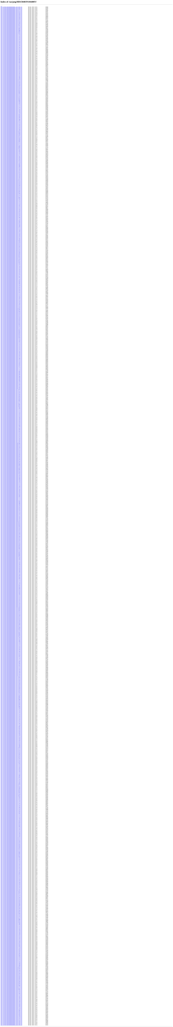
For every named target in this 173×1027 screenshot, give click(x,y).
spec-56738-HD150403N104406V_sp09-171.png (11, 579)
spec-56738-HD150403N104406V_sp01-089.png (11, 31)
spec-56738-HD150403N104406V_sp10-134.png (11, 647)
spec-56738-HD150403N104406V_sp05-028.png (11, 246)
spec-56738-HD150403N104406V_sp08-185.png (11, 501)
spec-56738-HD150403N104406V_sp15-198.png (11, 953)
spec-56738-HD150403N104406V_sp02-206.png (11, 120)
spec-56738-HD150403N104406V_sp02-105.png (11, 104)
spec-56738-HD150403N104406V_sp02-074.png (11, 96)
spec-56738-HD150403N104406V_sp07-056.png (11, 398)
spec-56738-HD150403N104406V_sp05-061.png (11, 255)
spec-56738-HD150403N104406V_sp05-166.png (11, 277)
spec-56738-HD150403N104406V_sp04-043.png (11, 188)
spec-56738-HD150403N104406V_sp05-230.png (11, 298)
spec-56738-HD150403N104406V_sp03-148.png (11, 156)
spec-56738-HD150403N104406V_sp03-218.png (11, 174)
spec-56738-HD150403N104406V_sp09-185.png (11, 585)
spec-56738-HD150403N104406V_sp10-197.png (11, 664)
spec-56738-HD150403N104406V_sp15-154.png (11, 940)
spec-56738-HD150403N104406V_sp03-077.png (11, 144)
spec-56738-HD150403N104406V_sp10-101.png (11, 638)
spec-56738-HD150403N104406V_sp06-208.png (11, 380)
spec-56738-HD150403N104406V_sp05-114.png (11, 266)
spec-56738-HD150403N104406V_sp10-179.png (11, 660)
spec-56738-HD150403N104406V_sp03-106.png (11, 150)
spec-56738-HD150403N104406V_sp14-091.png (11, 854)
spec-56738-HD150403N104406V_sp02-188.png (11, 119)
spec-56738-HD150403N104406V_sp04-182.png (11, 220)
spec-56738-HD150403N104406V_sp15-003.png (11, 892)
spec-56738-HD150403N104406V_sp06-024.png (11, 313)
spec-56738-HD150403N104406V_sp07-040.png (11, 394)
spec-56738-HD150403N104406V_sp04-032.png (11, 187)
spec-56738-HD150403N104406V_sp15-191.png (11, 949)
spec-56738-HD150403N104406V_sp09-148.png (11, 571)
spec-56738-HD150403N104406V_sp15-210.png (11, 957)
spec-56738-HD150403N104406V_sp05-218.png (11, 297)
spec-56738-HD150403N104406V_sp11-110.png (11, 710)
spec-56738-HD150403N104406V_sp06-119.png (11, 344)
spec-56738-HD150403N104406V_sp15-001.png (11, 891)
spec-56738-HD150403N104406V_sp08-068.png (11, 464)
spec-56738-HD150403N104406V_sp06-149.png (11, 359)
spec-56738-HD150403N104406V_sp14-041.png (11, 843)
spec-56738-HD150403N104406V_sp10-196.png (11, 663)
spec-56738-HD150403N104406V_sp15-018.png (11, 897)
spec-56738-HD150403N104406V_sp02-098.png (11, 101)
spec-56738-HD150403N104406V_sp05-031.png (11, 247)
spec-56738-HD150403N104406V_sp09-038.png (11, 536)
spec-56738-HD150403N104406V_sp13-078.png (11, 794)
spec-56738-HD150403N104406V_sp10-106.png (11, 640)
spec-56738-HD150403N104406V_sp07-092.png (11, 405)
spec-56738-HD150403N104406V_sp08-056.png (11, 459)
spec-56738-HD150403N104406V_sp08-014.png (11, 446)
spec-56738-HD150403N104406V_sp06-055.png (11, 321)
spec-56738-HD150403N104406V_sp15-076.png (11, 916)
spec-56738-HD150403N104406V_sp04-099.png (11, 198)
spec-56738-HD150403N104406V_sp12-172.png (11, 772)
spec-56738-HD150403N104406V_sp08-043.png (11, 455)
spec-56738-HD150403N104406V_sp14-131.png (11, 866)
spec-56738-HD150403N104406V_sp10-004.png (11, 608)
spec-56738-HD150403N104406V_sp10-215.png (11, 666)
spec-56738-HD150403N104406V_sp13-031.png (11, 786)
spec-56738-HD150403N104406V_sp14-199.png (11, 872)
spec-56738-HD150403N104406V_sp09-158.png (11, 574)
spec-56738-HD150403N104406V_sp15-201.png (11, 954)
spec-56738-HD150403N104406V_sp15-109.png (11, 924)
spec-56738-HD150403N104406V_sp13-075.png (11, 793)
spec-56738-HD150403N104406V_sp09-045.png (11, 540)
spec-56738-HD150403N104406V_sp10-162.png (11, 654)
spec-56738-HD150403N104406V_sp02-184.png (11, 116)
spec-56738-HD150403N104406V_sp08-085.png (11, 468)
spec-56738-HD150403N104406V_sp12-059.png (11, 756)
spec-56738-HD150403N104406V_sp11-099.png (11, 707)
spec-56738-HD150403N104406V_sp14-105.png (11, 860)
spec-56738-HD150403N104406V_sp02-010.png (11, 79)
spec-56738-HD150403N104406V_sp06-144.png (11, 355)
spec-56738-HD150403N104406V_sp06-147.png (11, 357)
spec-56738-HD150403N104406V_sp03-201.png (11, 171)
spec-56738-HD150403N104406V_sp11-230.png (11, 738)
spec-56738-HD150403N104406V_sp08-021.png (11, 449)
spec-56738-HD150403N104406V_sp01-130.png (11, 42)
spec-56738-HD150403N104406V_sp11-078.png (11, 695)
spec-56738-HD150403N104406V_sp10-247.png (11, 675)
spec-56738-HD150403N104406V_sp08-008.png (11, 443)
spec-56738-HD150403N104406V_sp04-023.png (11, 184)
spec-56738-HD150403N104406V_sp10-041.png (11, 622)
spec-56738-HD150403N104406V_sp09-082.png (11, 552)
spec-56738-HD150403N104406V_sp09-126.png (11, 563)
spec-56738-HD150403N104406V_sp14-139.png (11, 868)
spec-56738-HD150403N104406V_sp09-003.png (11, 524)
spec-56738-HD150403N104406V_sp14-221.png (11, 877)
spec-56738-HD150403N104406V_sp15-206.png (11, 955)
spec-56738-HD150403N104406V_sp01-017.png (11, 10)
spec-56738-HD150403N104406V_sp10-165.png (11, 656)
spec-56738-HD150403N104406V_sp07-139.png (11, 418)
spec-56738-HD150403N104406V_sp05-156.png (11, 274)
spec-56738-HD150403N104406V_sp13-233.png (11, 834)
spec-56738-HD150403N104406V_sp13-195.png (11, 821)
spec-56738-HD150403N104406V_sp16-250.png (11, 1024)
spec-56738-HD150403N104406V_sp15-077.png (11, 917)
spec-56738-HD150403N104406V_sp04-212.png (11, 228)
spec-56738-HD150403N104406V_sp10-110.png (11, 642)
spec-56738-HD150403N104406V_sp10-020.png (11, 616)
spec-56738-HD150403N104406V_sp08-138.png (11, 486)
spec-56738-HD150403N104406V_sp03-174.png (11, 161)
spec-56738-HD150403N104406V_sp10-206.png (11, 665)
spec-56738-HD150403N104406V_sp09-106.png (11, 558)
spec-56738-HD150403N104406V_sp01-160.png (11, 51)
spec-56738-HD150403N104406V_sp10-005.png (11, 609)
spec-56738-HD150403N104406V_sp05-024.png (11, 245)
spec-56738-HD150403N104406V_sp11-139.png (11, 719)
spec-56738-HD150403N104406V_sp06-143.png (11, 354)
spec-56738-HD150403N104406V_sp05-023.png (11, 244)
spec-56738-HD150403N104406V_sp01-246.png (11, 76)
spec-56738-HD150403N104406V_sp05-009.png (11, 240)
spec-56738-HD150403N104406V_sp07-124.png (11, 412)
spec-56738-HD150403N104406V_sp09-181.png (11, 584)
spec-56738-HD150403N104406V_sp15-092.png (11, 921)
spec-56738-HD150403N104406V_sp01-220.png (11, 67)
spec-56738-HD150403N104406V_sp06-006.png (11, 309)
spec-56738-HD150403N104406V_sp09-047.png (11, 541)
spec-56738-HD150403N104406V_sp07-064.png (11, 399)
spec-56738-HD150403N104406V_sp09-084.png (11, 554)
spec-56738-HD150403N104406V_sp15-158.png (11, 941)
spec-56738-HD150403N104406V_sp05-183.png (11, 281)
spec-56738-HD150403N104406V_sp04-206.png (11, 226)
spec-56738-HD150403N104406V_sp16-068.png (11, 985)
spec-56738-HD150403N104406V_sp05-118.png (11, 267)
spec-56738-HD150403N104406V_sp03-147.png (11, 155)
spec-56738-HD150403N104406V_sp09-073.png (11, 550)
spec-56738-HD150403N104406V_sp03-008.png (11, 133)
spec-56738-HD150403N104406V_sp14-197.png (11, 871)
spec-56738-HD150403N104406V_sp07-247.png (11, 442)
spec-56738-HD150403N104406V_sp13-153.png (11, 808)
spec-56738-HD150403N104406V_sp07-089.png (11, 404)
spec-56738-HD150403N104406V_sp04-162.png (11, 213)
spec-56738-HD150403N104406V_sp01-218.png (11, 66)
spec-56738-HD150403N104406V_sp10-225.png (11, 668)
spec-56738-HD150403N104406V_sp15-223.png (11, 962)
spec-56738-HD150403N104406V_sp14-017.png (11, 838)
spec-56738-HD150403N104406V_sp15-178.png (11, 948)
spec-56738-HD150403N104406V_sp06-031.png (11, 315)
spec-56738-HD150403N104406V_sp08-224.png (11, 516)
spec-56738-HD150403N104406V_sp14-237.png (11, 888)
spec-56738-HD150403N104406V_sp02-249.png (11, 130)
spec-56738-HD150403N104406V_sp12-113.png (11, 764)
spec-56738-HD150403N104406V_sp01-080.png (11, 28)
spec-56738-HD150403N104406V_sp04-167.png (11, 216)
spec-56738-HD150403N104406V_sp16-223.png (11, 1017)
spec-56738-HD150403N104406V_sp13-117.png (11, 802)
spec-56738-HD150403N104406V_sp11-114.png (11, 711)
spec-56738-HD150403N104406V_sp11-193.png (11, 729)
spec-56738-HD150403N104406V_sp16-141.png (11, 1002)
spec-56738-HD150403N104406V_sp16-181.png (11, 1009)
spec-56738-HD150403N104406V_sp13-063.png (11, 791)
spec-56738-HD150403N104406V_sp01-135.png (11, 44)
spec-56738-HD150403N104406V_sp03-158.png (11, 159)
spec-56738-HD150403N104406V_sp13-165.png (11, 812)
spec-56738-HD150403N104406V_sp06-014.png (11, 312)
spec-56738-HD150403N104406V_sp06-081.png (11, 329)
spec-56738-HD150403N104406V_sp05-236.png (11, 303)
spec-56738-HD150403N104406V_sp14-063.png (11, 848)
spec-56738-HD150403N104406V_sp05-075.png (11, 257)
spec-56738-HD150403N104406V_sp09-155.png (11, 572)
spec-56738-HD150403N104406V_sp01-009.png (11, 9)
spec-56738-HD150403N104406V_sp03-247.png (11, 179)
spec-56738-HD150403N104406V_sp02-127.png (11, 108)
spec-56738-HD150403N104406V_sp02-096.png (11, 100)
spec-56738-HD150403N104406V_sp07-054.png (11, 397)
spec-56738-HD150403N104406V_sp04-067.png (11, 192)
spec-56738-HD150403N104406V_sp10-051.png (11, 625)
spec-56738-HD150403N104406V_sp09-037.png (11, 535)
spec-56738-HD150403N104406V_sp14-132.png (11, 867)
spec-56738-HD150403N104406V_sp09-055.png (11, 543)
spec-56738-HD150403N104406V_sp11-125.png (11, 717)
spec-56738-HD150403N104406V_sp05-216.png (11, 296)
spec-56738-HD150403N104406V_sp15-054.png (11, 907)
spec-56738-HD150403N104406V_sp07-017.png (11, 390)
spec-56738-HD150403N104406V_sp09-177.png (11, 581)
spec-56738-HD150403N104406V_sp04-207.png (11, 227)
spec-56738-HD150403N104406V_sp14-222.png (11, 878)
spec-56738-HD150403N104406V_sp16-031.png (11, 974)
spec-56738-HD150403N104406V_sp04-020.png (11, 183)
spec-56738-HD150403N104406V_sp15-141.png (11, 935)
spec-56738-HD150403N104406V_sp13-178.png (11, 818)
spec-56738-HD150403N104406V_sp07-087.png (11, 403)
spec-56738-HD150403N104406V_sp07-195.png (11, 429)
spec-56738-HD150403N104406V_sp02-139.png (11, 110)
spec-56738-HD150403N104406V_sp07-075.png (11, 401)
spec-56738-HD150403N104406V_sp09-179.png (11, 583)
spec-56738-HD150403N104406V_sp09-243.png (11, 606)
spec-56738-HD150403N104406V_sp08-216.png (11, 513)
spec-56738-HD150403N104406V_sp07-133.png (11, 415)
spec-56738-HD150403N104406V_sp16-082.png (11, 989)
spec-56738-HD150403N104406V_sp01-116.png (11, 37)
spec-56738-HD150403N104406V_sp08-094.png (11, 472)
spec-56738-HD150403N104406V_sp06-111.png (11, 342)
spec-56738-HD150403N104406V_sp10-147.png (11, 650)
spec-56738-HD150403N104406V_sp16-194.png (11, 1012)
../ (1, 5)
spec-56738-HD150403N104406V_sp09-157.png (11, 573)
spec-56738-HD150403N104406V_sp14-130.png (11, 865)
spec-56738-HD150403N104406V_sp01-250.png (11, 78)
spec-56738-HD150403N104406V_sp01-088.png (11, 30)
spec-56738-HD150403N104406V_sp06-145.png (11, 356)
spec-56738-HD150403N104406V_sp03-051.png (11, 136)
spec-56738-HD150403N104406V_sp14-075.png (11, 850)
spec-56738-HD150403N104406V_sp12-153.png (11, 769)
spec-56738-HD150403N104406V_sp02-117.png (11, 106)
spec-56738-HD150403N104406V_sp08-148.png (11, 489)
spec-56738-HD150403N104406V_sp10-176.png (11, 658)
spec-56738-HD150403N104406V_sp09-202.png (11, 589)
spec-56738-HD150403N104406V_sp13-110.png (11, 800)
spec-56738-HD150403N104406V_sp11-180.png (11, 726)
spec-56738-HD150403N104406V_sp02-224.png (11, 124)
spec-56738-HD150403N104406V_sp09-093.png (11, 556)
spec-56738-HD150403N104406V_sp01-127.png (11, 40)
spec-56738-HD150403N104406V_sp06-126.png (11, 349)
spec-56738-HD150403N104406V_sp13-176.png (11, 817)
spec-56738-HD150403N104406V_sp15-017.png (11, 896)
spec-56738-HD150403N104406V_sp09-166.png (11, 575)
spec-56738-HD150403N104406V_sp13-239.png (11, 835)
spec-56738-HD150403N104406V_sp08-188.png (11, 503)
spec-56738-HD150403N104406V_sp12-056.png (11, 754)
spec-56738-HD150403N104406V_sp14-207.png (11, 875)
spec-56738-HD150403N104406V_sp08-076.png (11, 467)
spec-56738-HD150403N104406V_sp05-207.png (11, 291)
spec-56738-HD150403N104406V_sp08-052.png (11, 457)
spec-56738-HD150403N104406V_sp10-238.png (11, 671)
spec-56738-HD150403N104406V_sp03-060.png (11, 140)
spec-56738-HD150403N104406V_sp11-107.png (11, 709)
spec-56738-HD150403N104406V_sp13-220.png (11, 829)
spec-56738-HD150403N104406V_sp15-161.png (11, 942)
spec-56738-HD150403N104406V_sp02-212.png (11, 123)
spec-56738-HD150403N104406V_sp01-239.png (11, 75)
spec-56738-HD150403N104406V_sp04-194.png (11, 224)
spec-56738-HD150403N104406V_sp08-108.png (11, 478)
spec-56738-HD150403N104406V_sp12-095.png (11, 762)
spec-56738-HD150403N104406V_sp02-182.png (11, 114)
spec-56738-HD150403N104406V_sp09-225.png (11, 600)
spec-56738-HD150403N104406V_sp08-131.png (11, 484)
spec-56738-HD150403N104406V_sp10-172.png (11, 657)
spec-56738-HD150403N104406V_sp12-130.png (11, 767)
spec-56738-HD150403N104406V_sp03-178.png (11, 162)
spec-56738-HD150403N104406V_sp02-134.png (11, 109)
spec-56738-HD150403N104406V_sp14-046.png (11, 844)
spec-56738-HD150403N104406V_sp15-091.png (11, 920)
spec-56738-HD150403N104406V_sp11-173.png (11, 724)
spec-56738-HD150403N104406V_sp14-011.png (11, 837)
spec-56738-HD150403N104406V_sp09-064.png (11, 547)
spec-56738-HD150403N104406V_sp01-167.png (11, 54)
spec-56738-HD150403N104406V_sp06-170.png (11, 367)
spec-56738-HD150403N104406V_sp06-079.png (11, 328)
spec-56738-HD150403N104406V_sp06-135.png (11, 351)
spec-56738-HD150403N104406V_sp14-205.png (11, 874)
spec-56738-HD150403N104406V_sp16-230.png (11, 1020)
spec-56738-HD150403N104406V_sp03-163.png (11, 160)
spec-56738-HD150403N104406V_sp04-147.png (11, 207)
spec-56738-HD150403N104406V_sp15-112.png (11, 925)
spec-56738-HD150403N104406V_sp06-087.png (11, 333)
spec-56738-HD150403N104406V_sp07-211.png (11, 432)
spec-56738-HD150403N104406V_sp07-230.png (11, 436)
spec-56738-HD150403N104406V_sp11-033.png (11, 681)
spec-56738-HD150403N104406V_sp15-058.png (11, 910)
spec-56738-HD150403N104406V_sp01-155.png (11, 49)
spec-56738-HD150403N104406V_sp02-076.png (11, 97)
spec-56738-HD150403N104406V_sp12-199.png (11, 776)
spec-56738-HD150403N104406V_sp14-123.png (11, 863)
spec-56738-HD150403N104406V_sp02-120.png (11, 107)
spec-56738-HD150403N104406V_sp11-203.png (11, 730)
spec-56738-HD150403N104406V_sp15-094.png (11, 922)
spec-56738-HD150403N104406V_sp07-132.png (11, 414)
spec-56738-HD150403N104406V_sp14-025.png (11, 840)
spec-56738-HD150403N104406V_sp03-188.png (11, 165)
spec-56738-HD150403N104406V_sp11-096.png (11, 704)
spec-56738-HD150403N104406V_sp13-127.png (11, 804)
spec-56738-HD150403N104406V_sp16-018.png (11, 970)
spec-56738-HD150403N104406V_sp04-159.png (11, 210)
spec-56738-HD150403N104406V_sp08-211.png (11, 511)
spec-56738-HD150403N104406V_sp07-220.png (11, 434)
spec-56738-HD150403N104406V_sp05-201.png (11, 288)
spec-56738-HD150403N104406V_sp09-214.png (11, 597)
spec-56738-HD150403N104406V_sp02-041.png (11, 86)
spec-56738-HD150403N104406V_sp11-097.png (11, 705)
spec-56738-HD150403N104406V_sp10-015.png (11, 614)
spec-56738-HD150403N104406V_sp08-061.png (11, 462)
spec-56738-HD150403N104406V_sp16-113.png (11, 995)
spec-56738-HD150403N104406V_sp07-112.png (11, 410)
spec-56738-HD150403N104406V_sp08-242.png (11, 520)
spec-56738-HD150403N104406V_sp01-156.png (11, 50)
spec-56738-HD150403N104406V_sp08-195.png (11, 505)
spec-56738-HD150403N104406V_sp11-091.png (11, 701)
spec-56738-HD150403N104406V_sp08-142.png (11, 487)
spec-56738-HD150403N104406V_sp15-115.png (11, 927)
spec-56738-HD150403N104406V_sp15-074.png (11, 915)
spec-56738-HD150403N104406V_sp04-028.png (11, 185)
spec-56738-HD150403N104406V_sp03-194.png (11, 169)
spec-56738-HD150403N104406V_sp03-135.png (11, 153)
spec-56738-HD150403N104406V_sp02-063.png (11, 90)
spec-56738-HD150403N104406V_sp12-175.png (11, 773)
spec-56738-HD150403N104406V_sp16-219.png (11, 1016)
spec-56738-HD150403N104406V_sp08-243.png (11, 521)
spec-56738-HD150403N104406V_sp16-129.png (11, 998)
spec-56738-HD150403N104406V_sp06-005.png (11, 308)
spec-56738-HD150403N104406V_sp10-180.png (11, 661)
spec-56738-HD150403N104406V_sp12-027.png (11, 751)
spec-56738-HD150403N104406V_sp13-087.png (11, 795)
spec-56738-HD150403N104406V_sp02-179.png (11, 113)
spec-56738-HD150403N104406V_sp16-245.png (11, 1022)
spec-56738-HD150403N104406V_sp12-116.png (11, 766)
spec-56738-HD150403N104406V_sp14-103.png (11, 858)
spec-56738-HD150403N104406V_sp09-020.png (11, 530)
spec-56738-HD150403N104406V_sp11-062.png (11, 692)
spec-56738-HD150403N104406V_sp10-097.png (11, 636)
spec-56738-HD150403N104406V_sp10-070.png (11, 630)
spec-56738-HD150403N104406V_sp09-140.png (11, 568)
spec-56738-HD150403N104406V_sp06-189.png (11, 377)
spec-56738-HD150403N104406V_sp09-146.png (11, 570)
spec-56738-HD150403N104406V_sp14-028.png (11, 841)
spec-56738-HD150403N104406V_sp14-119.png (11, 862)
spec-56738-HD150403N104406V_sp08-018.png (11, 447)
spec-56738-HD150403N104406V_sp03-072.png (11, 143)
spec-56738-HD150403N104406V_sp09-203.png (11, 590)
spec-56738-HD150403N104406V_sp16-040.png (11, 978)
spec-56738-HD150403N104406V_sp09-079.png (11, 551)
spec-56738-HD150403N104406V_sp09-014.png (11, 527)
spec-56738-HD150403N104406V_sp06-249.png (11, 387)
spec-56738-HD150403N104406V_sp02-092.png (11, 98)
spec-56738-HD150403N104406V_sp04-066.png (11, 191)
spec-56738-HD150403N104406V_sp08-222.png (11, 515)
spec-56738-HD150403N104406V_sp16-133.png (11, 999)
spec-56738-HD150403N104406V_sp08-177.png (11, 499)
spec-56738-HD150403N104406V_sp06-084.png (11, 332)
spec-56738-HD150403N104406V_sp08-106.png (11, 477)
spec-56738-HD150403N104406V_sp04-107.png (11, 200)
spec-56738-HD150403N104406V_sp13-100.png (11, 797)
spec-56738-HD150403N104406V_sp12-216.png (11, 779)
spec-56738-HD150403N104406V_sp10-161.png (11, 653)
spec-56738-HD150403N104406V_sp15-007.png (11, 893)
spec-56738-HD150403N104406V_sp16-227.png (11, 1019)
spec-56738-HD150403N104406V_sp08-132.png (11, 485)
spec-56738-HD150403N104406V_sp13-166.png (11, 813)
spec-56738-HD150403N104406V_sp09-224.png (11, 599)
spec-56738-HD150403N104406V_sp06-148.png (11, 358)
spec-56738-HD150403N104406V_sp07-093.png (11, 406)
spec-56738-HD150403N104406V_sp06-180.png (11, 371)
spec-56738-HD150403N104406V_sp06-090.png (11, 334)
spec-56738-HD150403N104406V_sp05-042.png (11, 250)
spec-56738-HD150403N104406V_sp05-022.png (11, 243)
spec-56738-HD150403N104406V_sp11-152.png (11, 721)
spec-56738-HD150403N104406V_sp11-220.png (11, 735)
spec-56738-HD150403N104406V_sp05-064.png (11, 256)
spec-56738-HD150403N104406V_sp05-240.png (11, 304)
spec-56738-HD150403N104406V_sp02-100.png (11, 102)
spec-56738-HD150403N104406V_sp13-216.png (11, 828)
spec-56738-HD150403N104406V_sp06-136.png (11, 352)
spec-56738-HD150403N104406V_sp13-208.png (11, 826)
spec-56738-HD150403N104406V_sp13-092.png (11, 796)
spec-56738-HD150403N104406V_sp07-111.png (11, 409)
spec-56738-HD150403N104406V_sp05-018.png (11, 241)
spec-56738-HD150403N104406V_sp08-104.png (11, 475)
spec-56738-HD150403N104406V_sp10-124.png (11, 646)
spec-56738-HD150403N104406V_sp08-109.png (11, 479)
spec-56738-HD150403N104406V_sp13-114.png (11, 801)
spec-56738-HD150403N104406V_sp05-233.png (11, 300)
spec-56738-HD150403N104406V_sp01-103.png (11, 34)
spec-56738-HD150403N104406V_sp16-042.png (11, 979)
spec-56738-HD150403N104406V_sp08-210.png (11, 510)
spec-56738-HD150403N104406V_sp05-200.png (11, 287)
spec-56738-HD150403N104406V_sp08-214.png (11, 512)
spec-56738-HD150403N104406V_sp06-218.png (11, 381)
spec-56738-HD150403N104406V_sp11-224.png (11, 737)
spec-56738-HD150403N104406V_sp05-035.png (11, 249)
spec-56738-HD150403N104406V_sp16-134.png (11, 1000)
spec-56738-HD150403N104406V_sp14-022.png (11, 839)
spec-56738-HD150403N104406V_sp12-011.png (11, 748)
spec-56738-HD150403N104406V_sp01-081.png (11, 29)
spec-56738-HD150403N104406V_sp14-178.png (11, 870)
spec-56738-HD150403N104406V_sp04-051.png (11, 189)
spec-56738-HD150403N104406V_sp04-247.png (11, 237)
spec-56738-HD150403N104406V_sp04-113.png (11, 203)
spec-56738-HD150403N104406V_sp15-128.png (11, 929)
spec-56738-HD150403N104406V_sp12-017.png (11, 749)
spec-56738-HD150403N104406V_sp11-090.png (11, 700)
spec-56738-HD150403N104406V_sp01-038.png (11, 18)
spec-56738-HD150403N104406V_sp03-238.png (11, 176)
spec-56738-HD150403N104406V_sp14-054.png (11, 845)
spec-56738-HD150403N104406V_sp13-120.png (11, 803)
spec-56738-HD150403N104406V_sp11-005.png (11, 677)
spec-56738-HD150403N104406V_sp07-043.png (11, 395)
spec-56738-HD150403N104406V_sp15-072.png (11, 914)
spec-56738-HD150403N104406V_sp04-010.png (11, 181)
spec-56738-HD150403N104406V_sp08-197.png (11, 506)
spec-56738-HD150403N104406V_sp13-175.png (11, 816)
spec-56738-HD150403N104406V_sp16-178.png (11, 1008)
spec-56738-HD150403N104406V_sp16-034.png (11, 976)
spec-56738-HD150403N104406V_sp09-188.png (11, 587)
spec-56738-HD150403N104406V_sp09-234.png (11, 604)
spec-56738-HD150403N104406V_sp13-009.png (11, 784)
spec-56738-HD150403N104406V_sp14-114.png (11, 861)
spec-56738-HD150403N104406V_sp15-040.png (11, 905)
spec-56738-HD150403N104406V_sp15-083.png (11, 918)
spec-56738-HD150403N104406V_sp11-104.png (11, 708)
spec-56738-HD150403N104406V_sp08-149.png (11, 490)
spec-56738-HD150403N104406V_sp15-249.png (11, 966)
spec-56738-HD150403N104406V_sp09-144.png (11, 569)
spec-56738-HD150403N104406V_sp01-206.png (11, 61)
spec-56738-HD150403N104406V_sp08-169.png (11, 496)
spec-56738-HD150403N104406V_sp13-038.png (11, 788)
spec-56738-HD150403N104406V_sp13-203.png (11, 824)
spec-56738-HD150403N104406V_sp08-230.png (11, 517)
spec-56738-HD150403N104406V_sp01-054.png (11, 22)
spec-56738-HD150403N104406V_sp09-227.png (11, 601)
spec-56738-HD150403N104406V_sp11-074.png (11, 693)
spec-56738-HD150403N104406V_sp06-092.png (11, 335)
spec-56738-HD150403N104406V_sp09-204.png (11, 591)
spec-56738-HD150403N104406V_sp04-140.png (11, 205)
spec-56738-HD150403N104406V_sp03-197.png (11, 170)
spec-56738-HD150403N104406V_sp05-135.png (11, 271)
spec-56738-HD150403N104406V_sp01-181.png (11, 56)
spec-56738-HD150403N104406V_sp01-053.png (11, 21)
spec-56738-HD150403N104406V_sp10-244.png (11, 674)
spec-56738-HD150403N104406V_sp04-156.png (11, 209)
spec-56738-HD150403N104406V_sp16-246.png (11, 1023)
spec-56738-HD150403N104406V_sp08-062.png (11, 463)
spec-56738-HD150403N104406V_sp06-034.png (11, 317)
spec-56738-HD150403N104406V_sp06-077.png (11, 327)
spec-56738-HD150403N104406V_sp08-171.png (11, 497)
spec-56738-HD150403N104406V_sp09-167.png (11, 576)
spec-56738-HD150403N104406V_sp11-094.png (11, 703)
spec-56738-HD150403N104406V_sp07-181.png (11, 427)
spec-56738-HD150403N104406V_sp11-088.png (11, 699)
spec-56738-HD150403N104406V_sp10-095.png (11, 635)
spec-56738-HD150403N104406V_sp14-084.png (11, 851)
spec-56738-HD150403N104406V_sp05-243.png (11, 307)
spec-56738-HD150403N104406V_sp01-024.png (11, 13)
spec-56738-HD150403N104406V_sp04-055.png (11, 190)
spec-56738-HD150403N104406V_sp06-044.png (11, 319)
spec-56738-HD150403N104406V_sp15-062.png (11, 911)
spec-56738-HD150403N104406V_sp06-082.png (11, 330)
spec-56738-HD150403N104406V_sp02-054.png (11, 88)
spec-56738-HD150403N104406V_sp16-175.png (11, 1007)
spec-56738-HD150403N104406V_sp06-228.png (11, 384)
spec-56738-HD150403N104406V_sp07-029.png (11, 392)
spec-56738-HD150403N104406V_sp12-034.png (11, 752)
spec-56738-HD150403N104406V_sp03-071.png (11, 142)
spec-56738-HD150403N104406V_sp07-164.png (11, 424)
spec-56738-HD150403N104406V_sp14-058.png (11, 846)
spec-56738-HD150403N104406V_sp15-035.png (11, 902)
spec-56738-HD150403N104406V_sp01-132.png (11, 43)
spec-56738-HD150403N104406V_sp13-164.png (11, 811)
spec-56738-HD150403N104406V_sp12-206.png (11, 777)
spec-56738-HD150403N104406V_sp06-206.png (11, 379)
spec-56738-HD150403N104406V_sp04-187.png (11, 223)
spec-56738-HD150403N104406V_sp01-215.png (11, 64)
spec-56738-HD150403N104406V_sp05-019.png (11, 242)
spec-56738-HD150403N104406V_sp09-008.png (11, 526)
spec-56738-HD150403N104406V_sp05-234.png (11, 301)
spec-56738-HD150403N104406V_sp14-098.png (11, 856)
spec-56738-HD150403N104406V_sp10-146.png (11, 649)
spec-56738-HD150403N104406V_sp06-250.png (11, 388)
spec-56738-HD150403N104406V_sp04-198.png (11, 225)
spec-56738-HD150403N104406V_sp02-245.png (11, 128)
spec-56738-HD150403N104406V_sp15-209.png (11, 956)
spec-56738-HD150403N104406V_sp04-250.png (11, 239)
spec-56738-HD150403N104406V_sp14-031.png (11, 842)
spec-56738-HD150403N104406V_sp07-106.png (11, 407)
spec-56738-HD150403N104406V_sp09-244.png (11, 607)
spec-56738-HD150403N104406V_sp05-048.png (11, 252)
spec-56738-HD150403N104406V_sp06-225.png (11, 383)
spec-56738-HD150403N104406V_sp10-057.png (11, 626)
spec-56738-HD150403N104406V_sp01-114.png (11, 36)
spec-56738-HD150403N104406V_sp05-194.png (11, 285)
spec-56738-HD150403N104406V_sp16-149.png (11, 1004)
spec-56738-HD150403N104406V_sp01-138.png (11, 47)
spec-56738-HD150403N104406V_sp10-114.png (11, 643)
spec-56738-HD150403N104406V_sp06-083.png (11, 331)
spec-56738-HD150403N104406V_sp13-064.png (11, 792)
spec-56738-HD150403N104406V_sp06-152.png (11, 360)
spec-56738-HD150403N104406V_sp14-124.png (11, 864)
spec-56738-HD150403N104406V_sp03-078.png (11, 145)
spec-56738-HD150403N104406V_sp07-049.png (11, 396)
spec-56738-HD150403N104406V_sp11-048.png (11, 687)
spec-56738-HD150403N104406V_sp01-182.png (11, 57)
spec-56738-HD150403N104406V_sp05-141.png (11, 273)
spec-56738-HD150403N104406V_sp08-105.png (11, 476)
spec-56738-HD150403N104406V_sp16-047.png (11, 980)
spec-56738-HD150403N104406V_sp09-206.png (11, 592)
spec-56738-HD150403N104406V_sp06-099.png (11, 337)
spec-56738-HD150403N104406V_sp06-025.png (11, 314)
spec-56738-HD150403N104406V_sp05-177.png (11, 278)
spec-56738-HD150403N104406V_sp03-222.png (11, 175)
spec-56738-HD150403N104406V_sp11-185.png (11, 728)
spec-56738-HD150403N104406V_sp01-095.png (11, 33)
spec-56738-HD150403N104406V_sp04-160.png (11, 211)
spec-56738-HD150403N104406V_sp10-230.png (11, 669)
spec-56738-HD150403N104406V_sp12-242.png (11, 782)
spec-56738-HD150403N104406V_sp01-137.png (11, 46)
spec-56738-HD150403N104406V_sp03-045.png (11, 135)
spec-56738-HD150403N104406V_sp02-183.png (11, 115)
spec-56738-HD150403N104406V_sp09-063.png (11, 546)
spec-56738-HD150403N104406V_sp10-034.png (11, 620)
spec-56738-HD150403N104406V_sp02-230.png (11, 125)
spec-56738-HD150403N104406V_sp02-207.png (11, 121)
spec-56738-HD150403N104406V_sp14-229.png (11, 883)
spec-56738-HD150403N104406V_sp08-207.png (11, 508)
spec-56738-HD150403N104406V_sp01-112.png (11, 35)
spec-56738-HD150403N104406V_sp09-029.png (11, 534)
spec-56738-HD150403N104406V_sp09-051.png (11, 542)
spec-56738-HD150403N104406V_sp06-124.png (11, 346)
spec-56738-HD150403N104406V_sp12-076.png (11, 760)
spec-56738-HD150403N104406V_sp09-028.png (11, 533)
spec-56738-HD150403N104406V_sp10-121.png (11, 645)
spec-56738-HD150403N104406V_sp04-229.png (11, 233)
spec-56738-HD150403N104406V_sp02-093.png (11, 99)
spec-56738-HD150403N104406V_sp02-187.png (11, 118)
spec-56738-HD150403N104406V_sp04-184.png (11, 221)
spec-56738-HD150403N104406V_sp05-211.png (11, 293)
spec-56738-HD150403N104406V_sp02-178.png (11, 112)
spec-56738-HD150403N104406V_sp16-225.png (11, 1018)
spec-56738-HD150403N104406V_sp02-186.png (11, 117)
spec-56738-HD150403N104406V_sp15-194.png (11, 951)
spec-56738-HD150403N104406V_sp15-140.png (11, 934)
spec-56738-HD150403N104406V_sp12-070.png (11, 758)
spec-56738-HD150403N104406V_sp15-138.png (11, 932)
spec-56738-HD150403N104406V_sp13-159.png (11, 809)
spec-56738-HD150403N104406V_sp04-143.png (11, 206)
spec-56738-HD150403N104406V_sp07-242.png (11, 440)
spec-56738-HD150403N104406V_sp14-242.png (11, 889)
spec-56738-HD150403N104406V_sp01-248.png (11, 77)
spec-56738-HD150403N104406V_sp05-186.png (11, 283)
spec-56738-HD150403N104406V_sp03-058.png (11, 139)
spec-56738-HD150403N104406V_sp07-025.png (11, 391)
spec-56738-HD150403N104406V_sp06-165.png (11, 365)
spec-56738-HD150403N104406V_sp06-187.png (11, 375)
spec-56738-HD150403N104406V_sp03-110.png (11, 152)
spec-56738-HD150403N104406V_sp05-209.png (11, 292)
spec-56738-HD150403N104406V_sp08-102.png (11, 474)
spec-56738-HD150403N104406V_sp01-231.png (11, 69)
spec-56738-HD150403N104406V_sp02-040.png (11, 85)
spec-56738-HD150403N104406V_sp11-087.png (11, 698)
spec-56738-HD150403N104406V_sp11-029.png (11, 679)
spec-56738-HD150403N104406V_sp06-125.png (11, 347)
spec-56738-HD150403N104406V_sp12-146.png (11, 768)
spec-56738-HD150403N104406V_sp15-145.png (11, 938)
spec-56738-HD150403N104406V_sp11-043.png (11, 685)
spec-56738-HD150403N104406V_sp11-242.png (11, 742)
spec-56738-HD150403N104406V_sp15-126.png (11, 928)
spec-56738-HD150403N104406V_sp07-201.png (11, 430)
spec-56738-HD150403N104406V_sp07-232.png (11, 438)
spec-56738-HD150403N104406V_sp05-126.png (11, 269)
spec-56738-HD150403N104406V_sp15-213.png (11, 959)
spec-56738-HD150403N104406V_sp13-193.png (11, 820)
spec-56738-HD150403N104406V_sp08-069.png (11, 465)
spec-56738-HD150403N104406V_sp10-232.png (11, 670)
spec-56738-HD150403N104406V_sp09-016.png (11, 528)
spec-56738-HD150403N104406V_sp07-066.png (11, 400)
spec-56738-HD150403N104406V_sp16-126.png (11, 996)
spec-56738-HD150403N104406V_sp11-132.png (11, 718)
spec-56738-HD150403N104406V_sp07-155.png (11, 423)
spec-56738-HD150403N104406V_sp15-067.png (11, 912)
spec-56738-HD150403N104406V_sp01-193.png (11, 60)
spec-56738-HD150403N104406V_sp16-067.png (11, 984)
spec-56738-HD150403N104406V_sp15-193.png (11, 950)
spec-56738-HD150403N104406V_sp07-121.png (11, 411)
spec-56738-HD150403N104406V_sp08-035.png (11, 453)
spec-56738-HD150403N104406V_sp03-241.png (11, 177)
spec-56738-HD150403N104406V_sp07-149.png (11, 421)
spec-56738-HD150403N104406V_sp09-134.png (11, 566)
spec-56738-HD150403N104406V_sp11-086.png (11, 697)
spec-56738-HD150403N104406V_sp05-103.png (11, 264)
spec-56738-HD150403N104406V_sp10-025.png (11, 619)
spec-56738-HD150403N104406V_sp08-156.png (11, 491)
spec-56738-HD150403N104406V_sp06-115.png (11, 343)
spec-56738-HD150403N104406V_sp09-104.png (11, 557)
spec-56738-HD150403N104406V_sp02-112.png (11, 105)
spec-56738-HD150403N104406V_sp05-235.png (11, 302)
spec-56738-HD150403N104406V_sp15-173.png (11, 947)
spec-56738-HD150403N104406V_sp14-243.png (11, 890)
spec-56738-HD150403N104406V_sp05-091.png (11, 260)
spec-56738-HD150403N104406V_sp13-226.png (11, 832)
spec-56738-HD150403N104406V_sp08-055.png (11, 458)
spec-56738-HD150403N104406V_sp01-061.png (11, 24)
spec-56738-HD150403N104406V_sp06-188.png (11, 376)
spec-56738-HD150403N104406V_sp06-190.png (11, 378)
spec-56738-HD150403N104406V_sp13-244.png (11, 836)
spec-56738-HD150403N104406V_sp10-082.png (11, 633)
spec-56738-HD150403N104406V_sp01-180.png (11, 55)
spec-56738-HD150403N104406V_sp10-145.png (11, 648)
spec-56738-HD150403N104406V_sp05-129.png (11, 270)
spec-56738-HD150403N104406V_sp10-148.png (11, 651)
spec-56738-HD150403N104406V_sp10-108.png (11, 641)
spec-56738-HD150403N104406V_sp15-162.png (11, 943)
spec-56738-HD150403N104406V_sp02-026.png (11, 81)
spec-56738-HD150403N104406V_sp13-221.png (11, 830)
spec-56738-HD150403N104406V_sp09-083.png (11, 553)
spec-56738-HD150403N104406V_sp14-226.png (11, 880)
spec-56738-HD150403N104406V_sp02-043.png (11, 87)
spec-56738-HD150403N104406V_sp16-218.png (11, 1015)
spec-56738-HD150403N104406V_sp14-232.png (11, 885)
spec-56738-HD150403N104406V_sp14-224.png (11, 879)
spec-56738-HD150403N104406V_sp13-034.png (11, 787)
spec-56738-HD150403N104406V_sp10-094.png (11, 634)
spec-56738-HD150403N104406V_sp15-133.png (11, 931)
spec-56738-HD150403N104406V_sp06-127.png (11, 350)
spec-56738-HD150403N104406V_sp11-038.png (11, 683)
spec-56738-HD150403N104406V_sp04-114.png (11, 204)
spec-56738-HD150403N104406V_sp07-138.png (11, 417)
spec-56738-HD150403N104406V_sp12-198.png (11, 775)
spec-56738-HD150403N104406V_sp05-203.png (11, 289)
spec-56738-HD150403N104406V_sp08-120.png (11, 481)
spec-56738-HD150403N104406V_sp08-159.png (11, 492)
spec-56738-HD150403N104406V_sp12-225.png (11, 780)
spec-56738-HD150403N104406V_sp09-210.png (11, 594)
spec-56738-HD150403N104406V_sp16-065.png (11, 983)
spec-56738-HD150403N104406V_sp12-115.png (11, 765)
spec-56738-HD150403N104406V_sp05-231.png (11, 299)
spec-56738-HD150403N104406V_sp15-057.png (11, 909)
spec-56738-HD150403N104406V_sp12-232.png (11, 781)
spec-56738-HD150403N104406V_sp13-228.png (11, 833)
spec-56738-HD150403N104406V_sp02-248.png (11, 129)
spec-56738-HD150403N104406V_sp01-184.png (11, 58)
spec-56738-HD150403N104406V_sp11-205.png (11, 732)
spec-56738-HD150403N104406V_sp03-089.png (11, 146)
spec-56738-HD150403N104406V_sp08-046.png (11, 456)
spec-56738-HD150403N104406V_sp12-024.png (11, 750)
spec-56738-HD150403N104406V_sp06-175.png (11, 370)
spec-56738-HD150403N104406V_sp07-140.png (11, 419)
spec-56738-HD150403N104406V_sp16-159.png (11, 1006)
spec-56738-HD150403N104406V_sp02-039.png (11, 84)
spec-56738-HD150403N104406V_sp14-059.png (11, 847)
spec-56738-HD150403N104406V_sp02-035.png (11, 83)
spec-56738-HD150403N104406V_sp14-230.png (11, 884)
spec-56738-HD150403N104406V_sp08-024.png (11, 450)
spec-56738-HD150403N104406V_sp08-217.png (11, 514)
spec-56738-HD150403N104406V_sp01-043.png (11, 19)
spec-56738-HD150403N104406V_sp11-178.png (11, 725)
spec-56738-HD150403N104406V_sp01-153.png (11, 48)
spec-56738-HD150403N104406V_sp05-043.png (11, 251)
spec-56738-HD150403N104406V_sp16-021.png (11, 972)
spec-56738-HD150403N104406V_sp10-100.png (11, 637)
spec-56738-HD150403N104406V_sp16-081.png (11, 988)
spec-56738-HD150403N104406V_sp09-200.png (11, 588)
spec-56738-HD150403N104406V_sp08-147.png (11, 488)
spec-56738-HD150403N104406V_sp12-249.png (11, 783)
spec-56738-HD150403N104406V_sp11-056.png (11, 690)
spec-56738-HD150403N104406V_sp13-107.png (11, 799)
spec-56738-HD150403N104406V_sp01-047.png (11, 20)
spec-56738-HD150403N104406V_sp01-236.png (11, 73)
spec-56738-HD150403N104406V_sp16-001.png (11, 967)
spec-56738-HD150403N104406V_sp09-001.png (11, 522)
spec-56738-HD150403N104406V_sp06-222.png (11, 382)
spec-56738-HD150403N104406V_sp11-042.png (11, 684)
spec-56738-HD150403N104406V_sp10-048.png (11, 624)
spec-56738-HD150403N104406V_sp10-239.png (11, 672)
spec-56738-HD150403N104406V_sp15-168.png (11, 946)
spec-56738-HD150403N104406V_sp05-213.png (11, 295)
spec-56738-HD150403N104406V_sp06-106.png (11, 341)
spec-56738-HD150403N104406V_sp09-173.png (11, 580)
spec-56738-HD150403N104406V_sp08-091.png (11, 470)
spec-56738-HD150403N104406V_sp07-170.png (11, 426)
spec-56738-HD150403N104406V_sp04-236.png (11, 235)
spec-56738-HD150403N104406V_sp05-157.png (11, 275)
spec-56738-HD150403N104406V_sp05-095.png (11, 262)
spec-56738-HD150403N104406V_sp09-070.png (11, 549)
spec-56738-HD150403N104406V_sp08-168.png (11, 495)
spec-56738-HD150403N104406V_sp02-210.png (11, 122)
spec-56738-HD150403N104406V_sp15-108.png (11, 923)
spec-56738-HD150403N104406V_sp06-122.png (11, 345)
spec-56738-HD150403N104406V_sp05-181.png (11, 280)
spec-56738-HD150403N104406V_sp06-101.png (11, 338)
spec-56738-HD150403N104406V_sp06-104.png (11, 340)
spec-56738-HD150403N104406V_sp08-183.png (11, 500)
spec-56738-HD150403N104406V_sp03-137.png (11, 154)
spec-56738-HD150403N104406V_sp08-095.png (11, 473)
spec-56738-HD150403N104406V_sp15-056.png (11, 908)
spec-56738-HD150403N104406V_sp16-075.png (11, 986)
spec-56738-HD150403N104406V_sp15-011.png (11, 894)
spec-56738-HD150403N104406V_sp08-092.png (11, 471)
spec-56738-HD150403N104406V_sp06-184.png (11, 372)
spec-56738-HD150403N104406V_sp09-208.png (11, 593)
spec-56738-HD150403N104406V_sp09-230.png (11, 602)
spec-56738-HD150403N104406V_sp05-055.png (11, 253)
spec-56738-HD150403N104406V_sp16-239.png (11, 1021)
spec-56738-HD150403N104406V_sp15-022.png (11, 898)
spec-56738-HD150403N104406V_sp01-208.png (11, 62)
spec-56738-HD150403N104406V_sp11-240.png (11, 740)
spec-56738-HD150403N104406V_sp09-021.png (11, 531)
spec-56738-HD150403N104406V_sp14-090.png (11, 853)
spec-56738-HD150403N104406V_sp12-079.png (11, 761)
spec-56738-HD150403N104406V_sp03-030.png (11, 134)
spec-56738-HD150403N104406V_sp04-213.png (11, 229)
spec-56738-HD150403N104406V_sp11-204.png (11, 731)
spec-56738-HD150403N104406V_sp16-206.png (11, 1014)
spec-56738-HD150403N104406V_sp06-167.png (11, 366)
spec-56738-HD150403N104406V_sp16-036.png (11, 977)
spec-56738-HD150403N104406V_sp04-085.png (11, 197)
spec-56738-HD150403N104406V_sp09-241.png (11, 605)
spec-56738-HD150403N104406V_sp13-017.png (11, 785)
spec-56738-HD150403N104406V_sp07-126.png (11, 413)
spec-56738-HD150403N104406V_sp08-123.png (11, 482)
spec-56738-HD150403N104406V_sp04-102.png (11, 199)
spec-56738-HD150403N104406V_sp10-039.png (11, 621)
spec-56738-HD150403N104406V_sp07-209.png (11, 431)
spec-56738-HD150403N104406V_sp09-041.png (11, 538)
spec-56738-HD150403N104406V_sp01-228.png (11, 68)
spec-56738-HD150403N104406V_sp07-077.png (11, 402)
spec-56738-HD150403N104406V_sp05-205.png (11, 290)
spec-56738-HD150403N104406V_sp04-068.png (11, 193)
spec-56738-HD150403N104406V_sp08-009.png (11, 444)
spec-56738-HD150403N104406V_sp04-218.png (11, 230)
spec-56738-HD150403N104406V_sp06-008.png (11, 311)
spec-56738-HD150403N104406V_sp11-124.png (11, 716)
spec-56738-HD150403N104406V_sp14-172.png (11, 869)
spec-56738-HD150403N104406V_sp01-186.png (11, 59)
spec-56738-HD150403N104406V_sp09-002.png (11, 523)
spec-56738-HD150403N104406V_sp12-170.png (11, 771)
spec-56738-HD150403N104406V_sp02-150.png (11, 111)
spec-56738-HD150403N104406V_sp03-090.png (11, 147)
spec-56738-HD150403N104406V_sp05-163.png (11, 276)
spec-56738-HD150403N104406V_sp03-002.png (11, 131)
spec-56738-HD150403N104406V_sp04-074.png (11, 195)
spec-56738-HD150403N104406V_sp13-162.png (11, 810)
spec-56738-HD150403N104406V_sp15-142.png (11, 936)
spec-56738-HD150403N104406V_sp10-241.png (11, 673)
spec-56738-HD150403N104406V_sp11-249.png (11, 746)
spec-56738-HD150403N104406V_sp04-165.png (11, 215)
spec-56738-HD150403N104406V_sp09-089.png (11, 555)
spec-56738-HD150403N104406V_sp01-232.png (11, 70)
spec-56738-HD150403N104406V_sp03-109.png (11, 151)
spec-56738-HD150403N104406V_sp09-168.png (11, 577)
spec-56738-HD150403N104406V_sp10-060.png (11, 628)
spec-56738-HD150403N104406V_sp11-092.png (11, 702)
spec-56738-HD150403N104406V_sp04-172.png (11, 218)
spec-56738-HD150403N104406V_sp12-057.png (11, 755)
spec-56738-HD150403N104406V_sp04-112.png (11, 202)
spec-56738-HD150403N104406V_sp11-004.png (11, 676)
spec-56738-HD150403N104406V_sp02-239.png (11, 127)
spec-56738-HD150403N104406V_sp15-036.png (11, 903)
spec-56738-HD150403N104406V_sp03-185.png (11, 163)
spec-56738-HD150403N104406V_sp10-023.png (11, 618)
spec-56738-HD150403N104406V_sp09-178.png (11, 582)
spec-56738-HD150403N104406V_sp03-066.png (11, 141)
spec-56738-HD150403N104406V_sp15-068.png (11, 913)
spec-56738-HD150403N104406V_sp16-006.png (11, 968)
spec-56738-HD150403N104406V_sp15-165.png (11, 945)
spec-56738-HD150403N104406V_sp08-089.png (11, 469)
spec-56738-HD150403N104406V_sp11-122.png (11, 715)
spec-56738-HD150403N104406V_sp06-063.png (11, 322)
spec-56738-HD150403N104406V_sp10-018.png (11, 615)
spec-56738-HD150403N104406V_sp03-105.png (11, 149)
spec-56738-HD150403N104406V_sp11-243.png (11, 743)
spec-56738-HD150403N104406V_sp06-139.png (11, 353)
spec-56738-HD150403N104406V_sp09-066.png (11, 548)
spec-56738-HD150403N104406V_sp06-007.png (11, 310)
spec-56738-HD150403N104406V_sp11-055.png (11, 689)
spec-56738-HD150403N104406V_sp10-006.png (11, 610)
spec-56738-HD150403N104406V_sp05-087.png (11, 259)
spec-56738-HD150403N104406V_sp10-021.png (11, 617)
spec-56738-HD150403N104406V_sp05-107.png (11, 265)
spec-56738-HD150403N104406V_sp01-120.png (11, 39)
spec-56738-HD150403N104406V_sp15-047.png (11, 906)
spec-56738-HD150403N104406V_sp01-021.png (11, 11)
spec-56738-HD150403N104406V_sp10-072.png (11, 631)
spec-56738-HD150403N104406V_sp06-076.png (11, 326)
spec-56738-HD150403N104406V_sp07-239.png (11, 439)
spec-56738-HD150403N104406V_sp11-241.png (11, 741)
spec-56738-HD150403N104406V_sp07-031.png (11, 393)
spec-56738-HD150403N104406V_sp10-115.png (11, 644)
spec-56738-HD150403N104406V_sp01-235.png (11, 72)
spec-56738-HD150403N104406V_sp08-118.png (11, 480)
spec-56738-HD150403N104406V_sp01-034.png (11, 15)
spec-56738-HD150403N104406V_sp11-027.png (11, 678)
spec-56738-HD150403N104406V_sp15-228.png (11, 963)
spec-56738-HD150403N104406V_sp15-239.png (11, 964)
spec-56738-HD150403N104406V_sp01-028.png (11, 14)
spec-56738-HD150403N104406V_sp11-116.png (11, 712)
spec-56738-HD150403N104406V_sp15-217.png (11, 960)
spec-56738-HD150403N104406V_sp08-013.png (11, 445)
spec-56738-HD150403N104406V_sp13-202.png (11, 823)
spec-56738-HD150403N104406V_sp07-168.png (11, 425)
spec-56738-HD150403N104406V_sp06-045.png (11, 320)
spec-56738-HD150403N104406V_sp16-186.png (11, 1010)
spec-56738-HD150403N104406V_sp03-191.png (11, 167)
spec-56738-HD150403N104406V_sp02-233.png (11, 126)
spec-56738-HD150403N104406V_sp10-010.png (11, 612)
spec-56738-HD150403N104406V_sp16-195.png (11, 1013)
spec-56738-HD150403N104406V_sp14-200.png (11, 873)
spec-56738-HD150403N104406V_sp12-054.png (11, 753)
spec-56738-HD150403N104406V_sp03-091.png (11, 148)
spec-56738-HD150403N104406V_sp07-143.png (11, 420)
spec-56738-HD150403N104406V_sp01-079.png (11, 27)
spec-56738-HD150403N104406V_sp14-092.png (11, 855)
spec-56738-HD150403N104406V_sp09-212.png (11, 596)
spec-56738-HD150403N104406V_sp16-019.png (11, 971)
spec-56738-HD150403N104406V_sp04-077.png (11, 196)
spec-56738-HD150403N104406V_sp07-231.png (11, 437)
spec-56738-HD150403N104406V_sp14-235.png (11, 887)
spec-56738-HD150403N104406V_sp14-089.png (11, 852)
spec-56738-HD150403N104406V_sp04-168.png (11, 217)
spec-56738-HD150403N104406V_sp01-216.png (11, 65)
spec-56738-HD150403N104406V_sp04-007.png (11, 180)
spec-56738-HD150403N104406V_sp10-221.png (11, 667)
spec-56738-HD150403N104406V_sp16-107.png (11, 992)
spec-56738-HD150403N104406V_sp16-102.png (11, 991)
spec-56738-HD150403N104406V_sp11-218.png (11, 734)
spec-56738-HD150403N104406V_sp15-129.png (11, 930)
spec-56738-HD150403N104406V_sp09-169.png (11, 578)
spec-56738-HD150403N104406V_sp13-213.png (11, 827)
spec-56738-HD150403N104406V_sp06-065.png (11, 323)
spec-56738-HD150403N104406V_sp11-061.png (11, 691)
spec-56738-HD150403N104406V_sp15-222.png (11, 961)
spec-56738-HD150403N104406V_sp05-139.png (11, 272)
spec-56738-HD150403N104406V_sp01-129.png (11, 41)
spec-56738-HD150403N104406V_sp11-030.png (11, 680)
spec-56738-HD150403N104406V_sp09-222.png (11, 598)
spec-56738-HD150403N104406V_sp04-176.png (11, 219)
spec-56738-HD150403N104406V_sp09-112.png (11, 561)
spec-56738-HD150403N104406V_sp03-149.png (11, 157)
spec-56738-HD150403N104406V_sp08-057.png (11, 460)
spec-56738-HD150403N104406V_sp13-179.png (11, 819)
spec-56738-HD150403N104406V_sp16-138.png (11, 1001)
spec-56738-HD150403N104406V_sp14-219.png (11, 876)
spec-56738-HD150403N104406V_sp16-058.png (11, 981)
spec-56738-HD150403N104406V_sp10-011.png (11, 613)
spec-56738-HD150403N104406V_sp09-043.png (11, 539)
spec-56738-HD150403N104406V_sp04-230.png (11, 234)
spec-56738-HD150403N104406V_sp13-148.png (11, 807)
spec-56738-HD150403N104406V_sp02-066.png (11, 91)
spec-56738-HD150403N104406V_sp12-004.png (11, 747)
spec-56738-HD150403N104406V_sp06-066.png (11, 324)
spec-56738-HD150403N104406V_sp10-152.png (11, 652)
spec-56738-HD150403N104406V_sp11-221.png (11, 736)
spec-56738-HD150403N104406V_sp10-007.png (11, 611)
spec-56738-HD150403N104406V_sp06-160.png (11, 363)
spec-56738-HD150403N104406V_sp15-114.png (11, 926)
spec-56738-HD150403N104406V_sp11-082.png (11, 696)
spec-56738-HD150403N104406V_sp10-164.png (11, 655)
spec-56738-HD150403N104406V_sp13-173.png (11, 815)
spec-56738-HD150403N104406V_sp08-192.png (11, 504)
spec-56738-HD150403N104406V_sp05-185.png (11, 282)
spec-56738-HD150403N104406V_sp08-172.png (11, 498)
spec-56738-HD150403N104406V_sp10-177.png (11, 659)
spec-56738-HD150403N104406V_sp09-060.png (11, 545)
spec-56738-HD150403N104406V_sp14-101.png (11, 857)
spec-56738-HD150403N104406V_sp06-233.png (11, 386)
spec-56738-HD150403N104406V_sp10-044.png (11, 623)
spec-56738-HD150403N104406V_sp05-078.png (11, 258)
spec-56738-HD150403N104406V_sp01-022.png (11, 12)
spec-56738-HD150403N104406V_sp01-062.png (11, 25)
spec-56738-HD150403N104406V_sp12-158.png (11, 770)
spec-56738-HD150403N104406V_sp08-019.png (11, 448)
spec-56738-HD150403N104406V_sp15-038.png (11, 904)
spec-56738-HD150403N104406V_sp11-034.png (11, 682)
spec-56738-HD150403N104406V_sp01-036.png (11, 17)
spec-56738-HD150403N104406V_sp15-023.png (11, 899)
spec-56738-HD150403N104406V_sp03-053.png (11, 137)
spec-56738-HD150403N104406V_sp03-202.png (11, 172)
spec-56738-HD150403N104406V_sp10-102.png (11, 639)
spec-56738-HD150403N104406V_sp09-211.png (11, 595)
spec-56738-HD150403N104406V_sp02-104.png (11, 103)
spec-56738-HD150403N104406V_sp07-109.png (11, 408)
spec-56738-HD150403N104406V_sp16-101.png (11, 990)
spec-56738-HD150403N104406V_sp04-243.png (11, 236)
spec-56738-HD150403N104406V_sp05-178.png (11, 279)
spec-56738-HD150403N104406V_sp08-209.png (11, 509)
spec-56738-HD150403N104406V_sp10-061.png (11, 629)
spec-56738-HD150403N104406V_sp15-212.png (11, 958)
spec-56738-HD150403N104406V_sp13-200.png (11, 822)
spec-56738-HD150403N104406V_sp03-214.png (11, 173)
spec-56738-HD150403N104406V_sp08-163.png (11, 493)
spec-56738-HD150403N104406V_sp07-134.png (11, 416)
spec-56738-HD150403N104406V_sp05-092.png (11, 261)
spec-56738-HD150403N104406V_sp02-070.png (11, 94)
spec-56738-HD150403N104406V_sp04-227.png (11, 232)
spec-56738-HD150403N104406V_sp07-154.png (11, 422)
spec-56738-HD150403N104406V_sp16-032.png (11, 975)
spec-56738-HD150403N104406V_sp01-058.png (11, 23)
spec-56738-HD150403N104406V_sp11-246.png (11, 744)
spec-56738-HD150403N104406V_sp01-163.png (11, 52)
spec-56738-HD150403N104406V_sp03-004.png (11, 132)
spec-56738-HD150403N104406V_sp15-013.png (11, 895)
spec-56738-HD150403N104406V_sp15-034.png (11, 901)
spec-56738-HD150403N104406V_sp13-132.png (11, 806)
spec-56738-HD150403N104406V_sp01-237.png (11, 74)
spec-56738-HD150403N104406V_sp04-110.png (11, 201)
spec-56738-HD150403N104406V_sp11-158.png (11, 723)
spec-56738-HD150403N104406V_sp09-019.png (11, 529)
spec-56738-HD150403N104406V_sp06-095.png (11, 336)
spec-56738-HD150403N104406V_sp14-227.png (11, 881)
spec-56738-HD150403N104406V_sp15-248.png (11, 965)
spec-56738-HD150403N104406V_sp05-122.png (11, 268)
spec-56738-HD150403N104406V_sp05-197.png (11, 286)
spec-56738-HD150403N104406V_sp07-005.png (11, 389)
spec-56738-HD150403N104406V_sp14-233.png (11, 886)
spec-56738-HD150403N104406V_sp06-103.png (11, 339)
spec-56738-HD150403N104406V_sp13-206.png (11, 825)
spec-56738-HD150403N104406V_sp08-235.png (11, 519)
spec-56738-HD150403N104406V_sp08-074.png (11, 466)
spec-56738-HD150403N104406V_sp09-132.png (11, 565)
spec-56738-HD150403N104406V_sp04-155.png (11, 208)
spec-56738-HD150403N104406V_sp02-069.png (11, 92)
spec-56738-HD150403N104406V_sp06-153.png (11, 361)
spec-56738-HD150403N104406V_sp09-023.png (11, 532)
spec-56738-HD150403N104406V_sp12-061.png (11, 757)
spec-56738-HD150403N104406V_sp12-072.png (11, 759)
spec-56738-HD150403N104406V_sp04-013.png (11, 182)
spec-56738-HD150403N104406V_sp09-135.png (11, 567)
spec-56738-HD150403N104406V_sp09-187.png (11, 586)
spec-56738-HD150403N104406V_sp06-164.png (11, 364)
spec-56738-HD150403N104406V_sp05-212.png (11, 294)
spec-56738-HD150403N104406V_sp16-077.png (11, 987)
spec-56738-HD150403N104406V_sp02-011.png (11, 80)
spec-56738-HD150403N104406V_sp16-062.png (11, 982)
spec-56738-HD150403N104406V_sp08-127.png (11, 483)
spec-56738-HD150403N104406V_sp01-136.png (11, 45)
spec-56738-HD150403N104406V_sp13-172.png (11, 814)
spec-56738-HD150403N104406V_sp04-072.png (11, 194)
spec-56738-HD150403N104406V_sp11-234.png (11, 739)
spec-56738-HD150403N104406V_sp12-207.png (11, 778)
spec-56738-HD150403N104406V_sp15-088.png (11, 919)
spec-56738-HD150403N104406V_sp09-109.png (11, 559)
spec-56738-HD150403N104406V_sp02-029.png (11, 82)
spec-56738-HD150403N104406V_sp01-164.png (11, 53)
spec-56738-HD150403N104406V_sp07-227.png (11, 435)
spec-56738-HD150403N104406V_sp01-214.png (11, 63)
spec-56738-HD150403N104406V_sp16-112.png (11, 994)
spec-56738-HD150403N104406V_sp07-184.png (11, 428)
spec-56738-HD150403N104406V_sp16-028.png (11, 973)
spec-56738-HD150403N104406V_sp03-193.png (11, 168)
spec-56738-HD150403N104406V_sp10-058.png (11, 627)
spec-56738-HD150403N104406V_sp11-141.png (11, 720)
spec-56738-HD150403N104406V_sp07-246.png (11, 441)
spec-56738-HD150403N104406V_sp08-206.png (11, 507)
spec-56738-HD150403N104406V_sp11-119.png (11, 714)
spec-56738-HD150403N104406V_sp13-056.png (11, 789)
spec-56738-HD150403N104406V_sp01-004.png (11, 6)
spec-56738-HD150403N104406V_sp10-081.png (11, 632)
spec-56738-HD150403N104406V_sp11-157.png (11, 722)
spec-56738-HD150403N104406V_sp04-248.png (11, 238)
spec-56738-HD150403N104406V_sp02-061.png (11, 89)
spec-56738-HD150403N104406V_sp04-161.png (11, 212)
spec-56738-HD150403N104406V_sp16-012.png (11, 969)
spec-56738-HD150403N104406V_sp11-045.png (11, 686)
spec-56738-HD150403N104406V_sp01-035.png (11, 16)
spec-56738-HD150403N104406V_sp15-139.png (11, 933)
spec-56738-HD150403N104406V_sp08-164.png (11, 494)
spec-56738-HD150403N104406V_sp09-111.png (11, 560)
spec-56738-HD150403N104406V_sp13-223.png (11, 831)
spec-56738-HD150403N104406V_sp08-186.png (11, 502)
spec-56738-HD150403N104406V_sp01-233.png (11, 71)
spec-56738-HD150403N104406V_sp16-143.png (11, 1003)
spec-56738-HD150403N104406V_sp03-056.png (11, 138)
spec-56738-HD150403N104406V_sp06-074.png (11, 325)
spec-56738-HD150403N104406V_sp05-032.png (11, 248)
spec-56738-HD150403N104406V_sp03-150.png (11, 158)
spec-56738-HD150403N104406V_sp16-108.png (11, 993)
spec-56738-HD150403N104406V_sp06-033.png (11, 316)
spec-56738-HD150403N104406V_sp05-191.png (11, 284)
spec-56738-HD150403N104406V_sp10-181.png (11, 662)
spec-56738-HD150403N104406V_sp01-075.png (11, 26)
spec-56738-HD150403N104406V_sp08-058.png (11, 461)
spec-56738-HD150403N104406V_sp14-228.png (11, 882)
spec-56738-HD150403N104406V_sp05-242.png (11, 306)
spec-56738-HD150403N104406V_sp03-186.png (11, 164)
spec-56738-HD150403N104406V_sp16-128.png (11, 997)
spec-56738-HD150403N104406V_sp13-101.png (11, 798)
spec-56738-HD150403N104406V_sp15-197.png (11, 952)
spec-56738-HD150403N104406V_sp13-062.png (11, 790)
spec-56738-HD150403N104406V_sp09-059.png (11, 544)
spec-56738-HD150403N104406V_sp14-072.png (11, 849)
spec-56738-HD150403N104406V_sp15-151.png (11, 939)
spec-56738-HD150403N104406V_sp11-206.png (11, 733)
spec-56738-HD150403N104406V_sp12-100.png (11, 763)
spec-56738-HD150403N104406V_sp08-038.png (11, 454)
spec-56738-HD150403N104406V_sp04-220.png (11, 231)
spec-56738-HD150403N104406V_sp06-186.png (11, 374)
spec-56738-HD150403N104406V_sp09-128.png (11, 564)
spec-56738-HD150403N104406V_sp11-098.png (11, 706)
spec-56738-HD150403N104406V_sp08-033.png (11, 452)
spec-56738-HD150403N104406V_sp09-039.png (11, 537)
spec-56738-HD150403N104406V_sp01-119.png (11, 38)
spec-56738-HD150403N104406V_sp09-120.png (11, 562)
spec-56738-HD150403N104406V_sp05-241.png (11, 305)
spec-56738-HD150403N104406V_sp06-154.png (11, 362)
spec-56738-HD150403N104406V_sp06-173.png (11, 369)
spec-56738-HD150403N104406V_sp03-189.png (11, 166)
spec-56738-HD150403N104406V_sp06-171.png (11, 368)
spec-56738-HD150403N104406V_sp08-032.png (11, 451)
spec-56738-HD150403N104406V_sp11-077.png (11, 694)
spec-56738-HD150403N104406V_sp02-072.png (11, 95)
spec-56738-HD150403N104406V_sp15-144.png (11, 937)
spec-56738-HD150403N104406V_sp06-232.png (11, 385)
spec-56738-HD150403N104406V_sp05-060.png (11, 254)
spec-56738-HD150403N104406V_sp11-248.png (11, 745)
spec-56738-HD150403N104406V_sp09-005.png (11, 525)
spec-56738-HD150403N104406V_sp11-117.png (11, 713)
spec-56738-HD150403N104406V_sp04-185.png (11, 222)
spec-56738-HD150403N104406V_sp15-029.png (11, 900)
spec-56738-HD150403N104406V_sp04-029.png (11, 186)
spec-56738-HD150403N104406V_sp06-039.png (11, 318)
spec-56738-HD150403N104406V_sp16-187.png (11, 1011)
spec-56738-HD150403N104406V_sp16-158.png (11, 1005)
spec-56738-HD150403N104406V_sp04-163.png (11, 214)
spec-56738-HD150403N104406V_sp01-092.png (11, 32)
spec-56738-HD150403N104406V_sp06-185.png (11, 373)
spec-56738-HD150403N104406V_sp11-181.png (11, 727)
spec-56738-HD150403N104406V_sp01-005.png (11, 7)
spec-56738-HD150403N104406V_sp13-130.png (11, 805)
